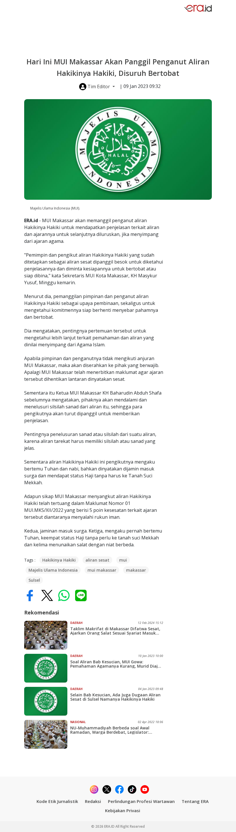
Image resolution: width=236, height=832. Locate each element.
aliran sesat (97, 560)
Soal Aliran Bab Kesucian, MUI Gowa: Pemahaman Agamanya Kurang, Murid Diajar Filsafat (116, 664)
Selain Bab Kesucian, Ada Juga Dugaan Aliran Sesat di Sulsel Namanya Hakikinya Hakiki (115, 697)
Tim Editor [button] (98, 86)
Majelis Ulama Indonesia (53, 570)
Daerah (76, 623)
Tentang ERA (195, 801)
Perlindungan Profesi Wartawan (141, 801)
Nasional (78, 722)
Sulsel (34, 580)
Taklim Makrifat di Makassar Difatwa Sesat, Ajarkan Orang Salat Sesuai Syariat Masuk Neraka (115, 631)
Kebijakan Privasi (122, 810)
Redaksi (93, 801)
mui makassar (101, 570)
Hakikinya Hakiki (59, 560)
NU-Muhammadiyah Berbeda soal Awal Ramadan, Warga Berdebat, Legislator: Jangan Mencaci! (109, 730)
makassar (136, 570)
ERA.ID (109, 826)
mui (123, 560)
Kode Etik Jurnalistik (57, 801)
